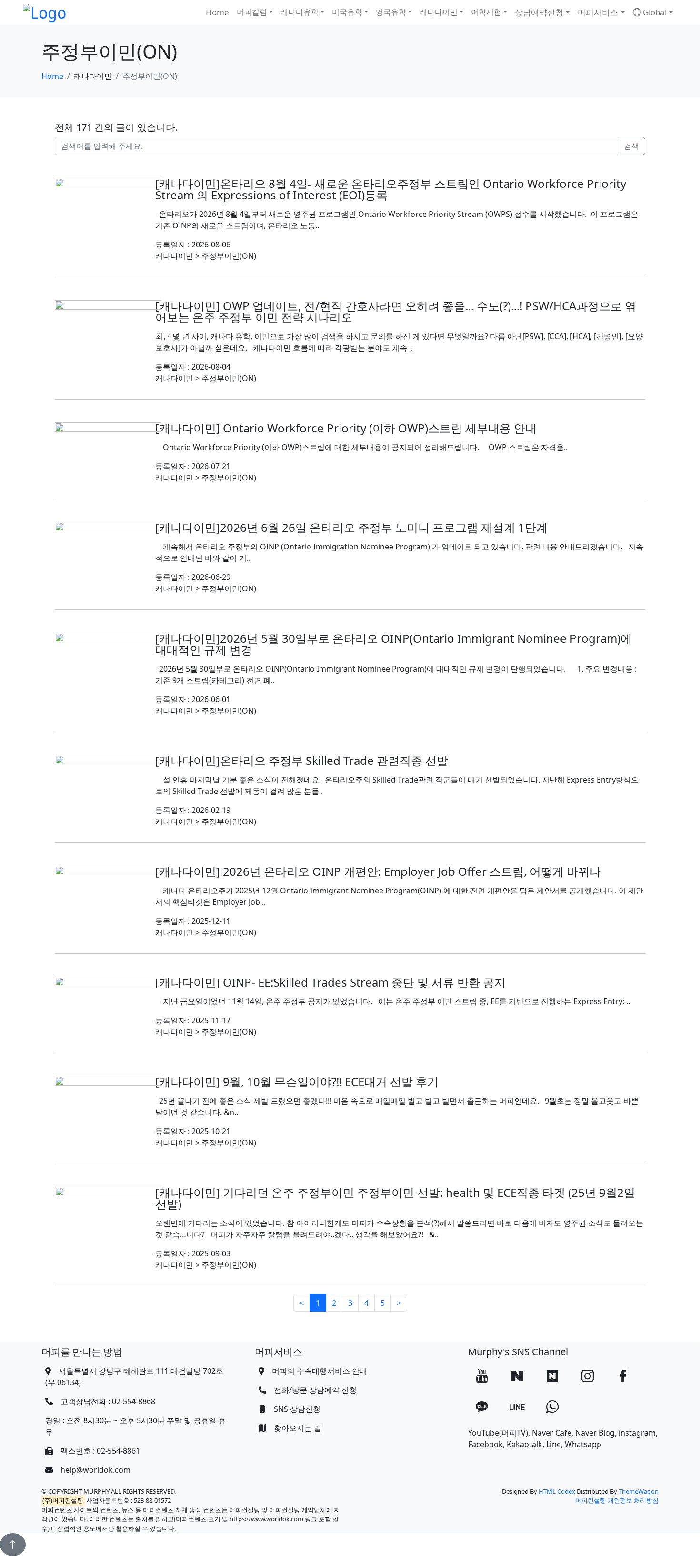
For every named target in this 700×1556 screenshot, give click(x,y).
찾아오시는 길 (297, 1428)
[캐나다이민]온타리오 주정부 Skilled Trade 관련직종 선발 (301, 760)
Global (654, 12)
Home (217, 12)
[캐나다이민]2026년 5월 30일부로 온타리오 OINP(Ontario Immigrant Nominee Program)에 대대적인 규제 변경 (393, 643)
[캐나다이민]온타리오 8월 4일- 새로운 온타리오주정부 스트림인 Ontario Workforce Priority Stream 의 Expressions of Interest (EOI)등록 (390, 189)
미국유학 (347, 12)
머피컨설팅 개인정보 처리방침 (617, 1500)
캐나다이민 (439, 12)
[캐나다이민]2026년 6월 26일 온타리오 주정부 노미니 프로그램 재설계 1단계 (351, 527)
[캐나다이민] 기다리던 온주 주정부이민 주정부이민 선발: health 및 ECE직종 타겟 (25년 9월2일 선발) (395, 1198)
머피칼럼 (252, 12)
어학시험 (486, 12)
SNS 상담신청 (297, 1409)
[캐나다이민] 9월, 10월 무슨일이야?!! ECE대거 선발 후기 (297, 1081)
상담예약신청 (539, 12)
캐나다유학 (299, 12)
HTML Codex (557, 1491)
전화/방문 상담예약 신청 (315, 1390)
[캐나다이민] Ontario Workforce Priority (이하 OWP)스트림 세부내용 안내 (346, 428)
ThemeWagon (639, 1491)
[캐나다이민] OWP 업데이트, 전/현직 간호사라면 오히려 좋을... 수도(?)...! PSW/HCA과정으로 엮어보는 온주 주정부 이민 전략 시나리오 (395, 311)
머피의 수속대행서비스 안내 (319, 1371)
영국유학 (391, 12)
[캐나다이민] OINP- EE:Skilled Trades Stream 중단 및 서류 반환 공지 (330, 982)
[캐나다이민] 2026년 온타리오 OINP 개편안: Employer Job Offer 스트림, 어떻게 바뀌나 (378, 871)
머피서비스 (598, 12)
